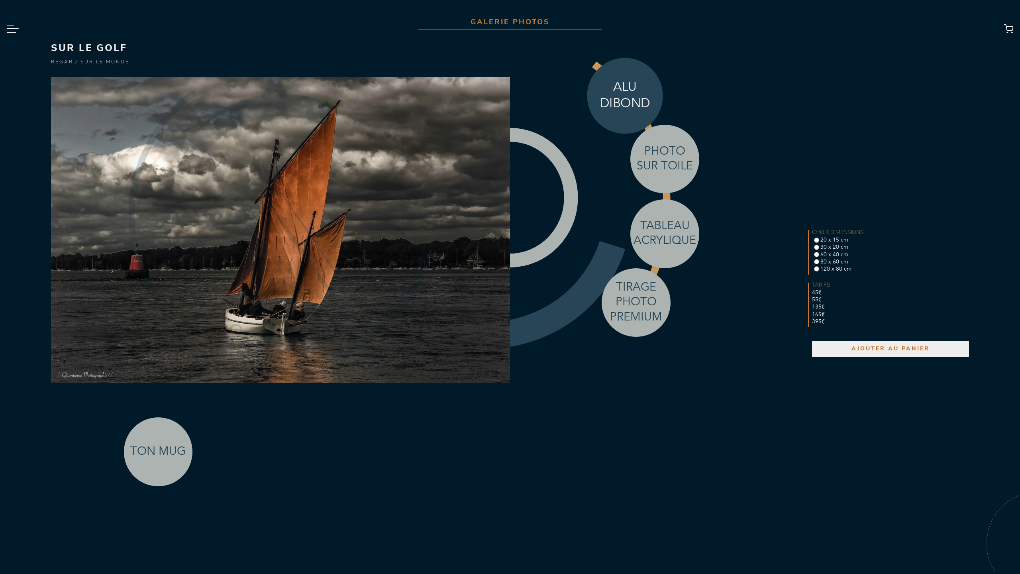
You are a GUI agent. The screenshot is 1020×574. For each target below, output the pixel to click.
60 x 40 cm (834, 255)
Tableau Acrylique (665, 233)
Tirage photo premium (636, 302)
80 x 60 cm (834, 262)
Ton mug (158, 452)
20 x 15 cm (834, 240)
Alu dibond (624, 95)
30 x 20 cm (834, 247)
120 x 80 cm (835, 269)
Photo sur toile (665, 159)
